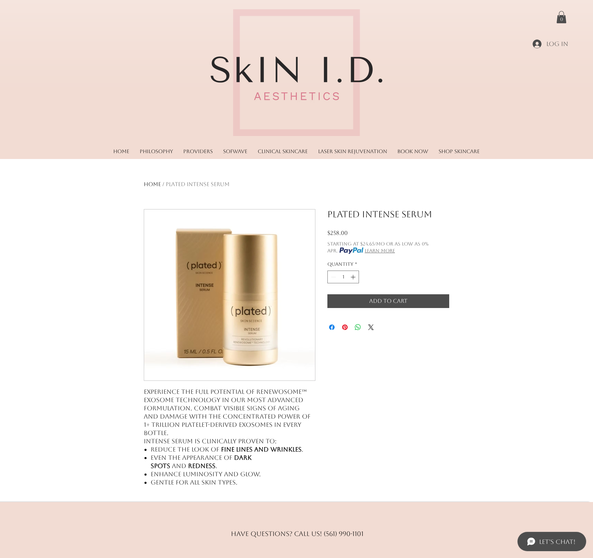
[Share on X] (371, 327)
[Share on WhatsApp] (358, 327)
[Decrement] (332, 277)
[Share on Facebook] (332, 327)
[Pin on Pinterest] (345, 327)
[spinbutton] (343, 277)
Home (152, 184)
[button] (561, 17)
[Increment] (353, 277)
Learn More (380, 250)
